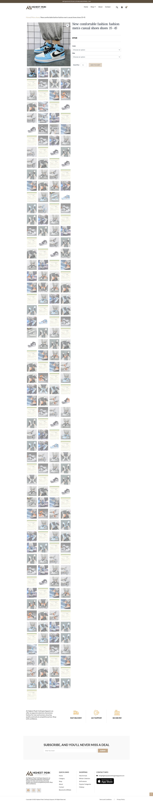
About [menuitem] (100, 7)
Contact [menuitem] (107, 7)
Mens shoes (35, 17)
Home (28, 17)
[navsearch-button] (117, 7)
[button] (67, 25)
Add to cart (95, 65)
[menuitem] (93, 7)
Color (74, 46)
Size (73, 53)
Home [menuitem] (86, 7)
